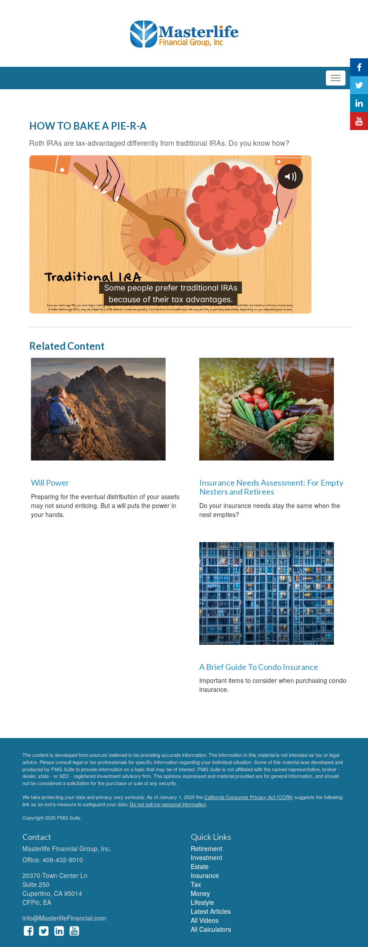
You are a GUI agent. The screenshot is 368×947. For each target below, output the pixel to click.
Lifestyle (202, 902)
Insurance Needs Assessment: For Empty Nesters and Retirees (271, 487)
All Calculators (211, 929)
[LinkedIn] (359, 103)
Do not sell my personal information (168, 804)
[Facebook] (359, 67)
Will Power (50, 482)
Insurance (205, 875)
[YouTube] (359, 121)
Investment (206, 857)
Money (200, 893)
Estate (200, 866)
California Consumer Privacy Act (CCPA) (248, 796)
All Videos (205, 920)
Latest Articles (211, 911)
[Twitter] (359, 85)
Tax (196, 884)
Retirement (206, 848)
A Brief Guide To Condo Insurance (258, 667)
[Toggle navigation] (336, 78)
